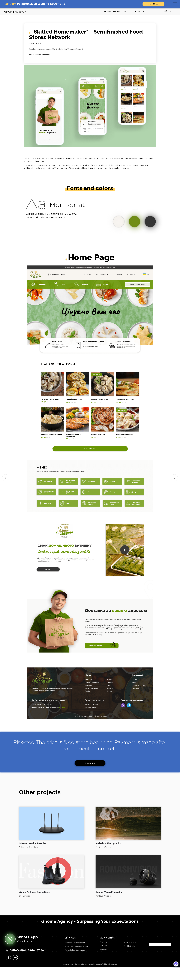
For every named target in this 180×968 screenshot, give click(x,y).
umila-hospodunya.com (39, 55)
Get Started (90, 763)
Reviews (103, 949)
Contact (103, 945)
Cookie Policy (130, 946)
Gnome (15, 11)
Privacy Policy (130, 942)
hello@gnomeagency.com (114, 11)
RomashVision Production (109, 892)
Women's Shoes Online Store (34, 892)
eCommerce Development (76, 946)
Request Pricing (153, 4)
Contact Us (139, 11)
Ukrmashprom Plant (5, 478)
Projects (103, 942)
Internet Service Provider (32, 843)
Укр (169, 11)
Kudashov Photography (108, 843)
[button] (175, 3)
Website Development (75, 943)
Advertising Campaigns (75, 950)
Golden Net (174, 478)
